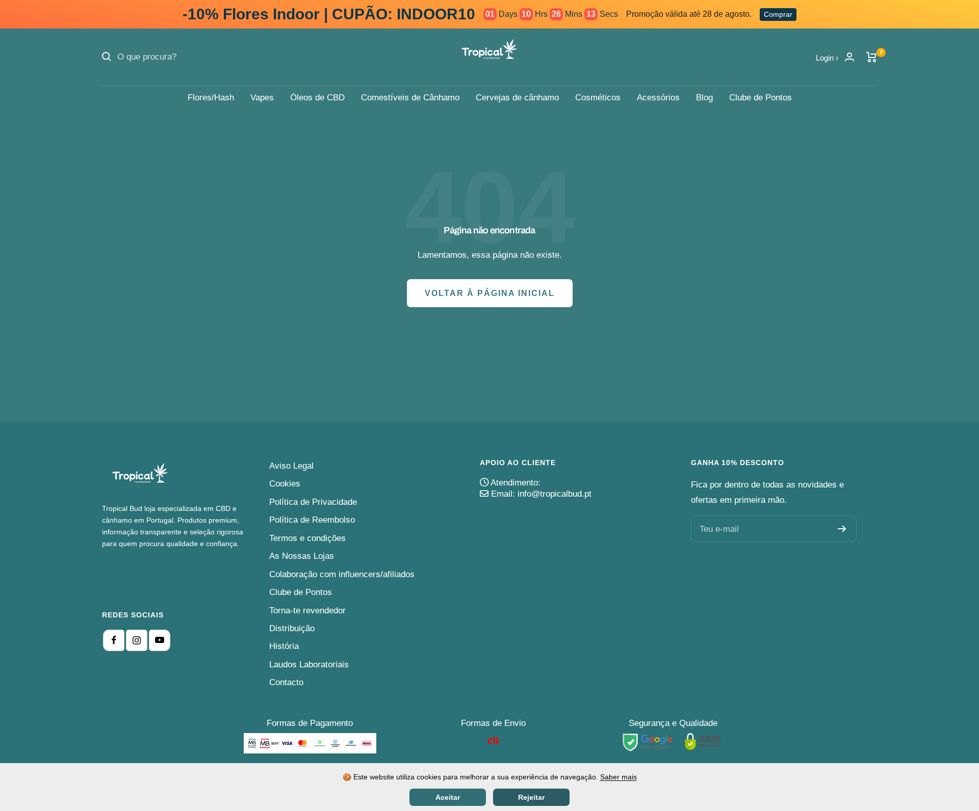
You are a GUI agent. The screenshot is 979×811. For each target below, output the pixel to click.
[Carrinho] (871, 57)
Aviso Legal (291, 466)
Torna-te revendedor (307, 610)
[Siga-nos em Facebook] (114, 640)
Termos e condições (307, 538)
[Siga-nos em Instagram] (136, 640)
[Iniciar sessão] (849, 56)
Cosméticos (598, 97)
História (284, 646)
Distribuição (292, 628)
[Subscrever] (842, 528)
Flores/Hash (211, 97)
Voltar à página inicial (490, 293)
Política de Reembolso (312, 520)
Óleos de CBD (317, 97)
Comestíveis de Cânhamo (410, 97)
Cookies (284, 484)
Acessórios (658, 97)
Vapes (262, 97)
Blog (704, 97)
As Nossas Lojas (301, 556)
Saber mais (618, 777)
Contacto (286, 682)
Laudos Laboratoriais (309, 664)
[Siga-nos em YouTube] (159, 640)
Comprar (778, 14)
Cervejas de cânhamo (517, 97)
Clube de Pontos (760, 97)
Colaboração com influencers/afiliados (342, 574)
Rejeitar (531, 797)
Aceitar (447, 797)
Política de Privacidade (313, 502)
